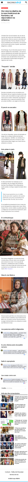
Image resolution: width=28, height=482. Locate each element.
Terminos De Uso (14, 474)
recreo (14, 2)
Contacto (7, 472)
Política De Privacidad (17, 472)
